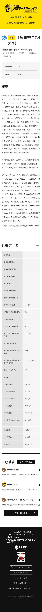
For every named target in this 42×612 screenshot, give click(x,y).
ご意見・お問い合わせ (21, 583)
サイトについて (21, 578)
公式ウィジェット (22, 572)
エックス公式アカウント (22, 567)
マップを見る (27, 462)
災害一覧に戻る (21, 513)
